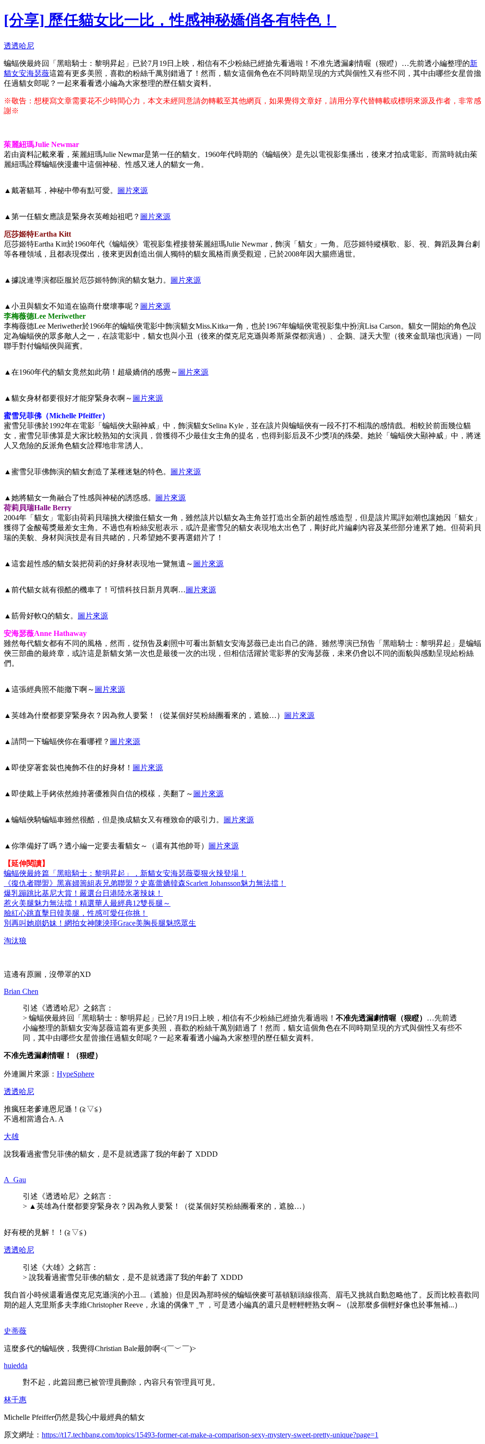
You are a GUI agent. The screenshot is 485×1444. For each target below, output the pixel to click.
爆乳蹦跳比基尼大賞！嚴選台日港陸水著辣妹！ (83, 893)
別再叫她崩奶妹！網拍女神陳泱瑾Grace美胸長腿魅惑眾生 (100, 923)
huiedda (15, 1365)
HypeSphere (75, 1074)
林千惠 (15, 1400)
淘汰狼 (15, 941)
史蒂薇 (15, 1331)
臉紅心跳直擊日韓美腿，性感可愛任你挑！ (76, 913)
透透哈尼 (19, 46)
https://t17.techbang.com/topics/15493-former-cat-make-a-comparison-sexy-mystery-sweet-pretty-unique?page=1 (210, 1435)
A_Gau (15, 1180)
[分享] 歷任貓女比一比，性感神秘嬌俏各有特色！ (170, 19)
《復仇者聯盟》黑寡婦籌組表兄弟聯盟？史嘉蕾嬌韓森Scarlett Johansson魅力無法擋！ (145, 883)
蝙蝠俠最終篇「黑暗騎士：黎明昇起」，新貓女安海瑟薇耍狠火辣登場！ (125, 873)
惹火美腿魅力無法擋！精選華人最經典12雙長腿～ (87, 903)
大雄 (11, 1136)
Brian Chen (21, 991)
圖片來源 (132, 190)
